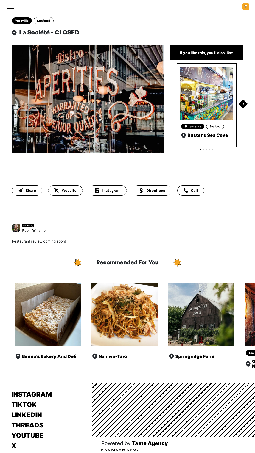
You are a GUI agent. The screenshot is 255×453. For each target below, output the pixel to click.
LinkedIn (26, 415)
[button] (243, 103)
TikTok (24, 404)
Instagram (31, 394)
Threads (27, 425)
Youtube (27, 435)
